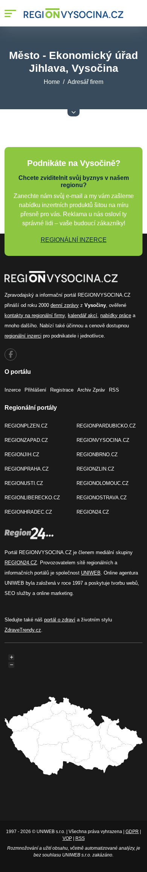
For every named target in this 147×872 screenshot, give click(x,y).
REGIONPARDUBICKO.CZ (106, 426)
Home (52, 82)
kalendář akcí (82, 315)
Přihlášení (35, 390)
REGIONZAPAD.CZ (26, 440)
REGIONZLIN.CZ (95, 469)
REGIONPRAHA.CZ (27, 469)
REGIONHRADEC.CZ (28, 512)
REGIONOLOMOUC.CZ (103, 483)
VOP (67, 838)
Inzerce (13, 390)
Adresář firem (85, 82)
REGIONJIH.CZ (22, 454)
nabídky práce (115, 315)
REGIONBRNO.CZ (97, 454)
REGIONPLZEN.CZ (26, 426)
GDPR (132, 831)
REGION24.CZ (93, 512)
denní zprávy (65, 305)
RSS (114, 390)
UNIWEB (91, 573)
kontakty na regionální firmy (35, 315)
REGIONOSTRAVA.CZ (102, 497)
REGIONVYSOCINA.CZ (103, 440)
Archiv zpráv (91, 390)
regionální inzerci (23, 336)
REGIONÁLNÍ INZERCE (74, 240)
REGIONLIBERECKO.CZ (32, 497)
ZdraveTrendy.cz (23, 630)
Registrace (62, 390)
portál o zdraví (59, 620)
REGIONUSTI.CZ (24, 483)
